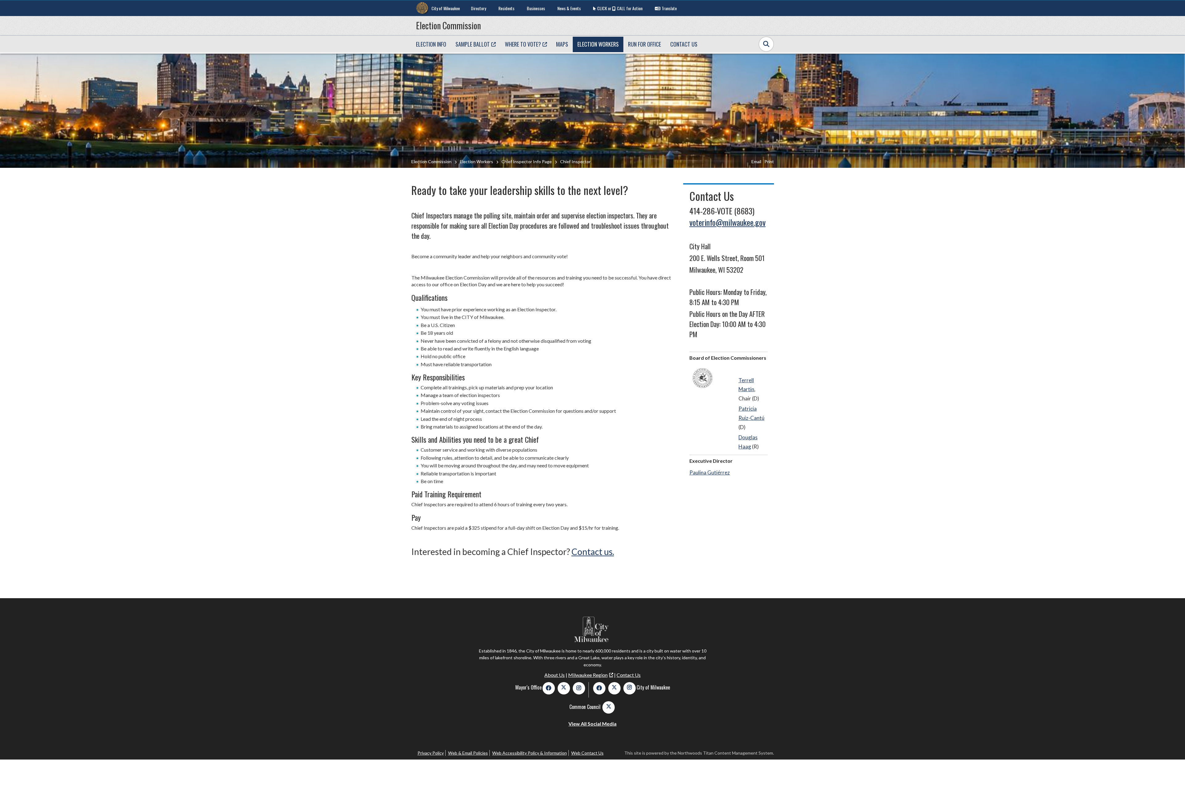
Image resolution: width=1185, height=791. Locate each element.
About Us (554, 675)
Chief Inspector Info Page (526, 161)
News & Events (569, 8)
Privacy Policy (431, 753)
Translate (669, 8)
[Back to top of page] (1172, 776)
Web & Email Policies (468, 753)
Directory (478, 8)
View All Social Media (592, 724)
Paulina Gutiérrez (709, 472)
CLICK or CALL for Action (619, 8)
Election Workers (476, 161)
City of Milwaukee (445, 8)
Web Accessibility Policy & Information (529, 753)
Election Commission (448, 25)
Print (769, 161)
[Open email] (702, 378)
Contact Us (629, 675)
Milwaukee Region (588, 675)
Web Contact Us (587, 753)
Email (756, 161)
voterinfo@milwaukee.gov (727, 222)
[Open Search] (766, 44)
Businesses (536, 8)
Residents (506, 8)
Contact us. (593, 551)
